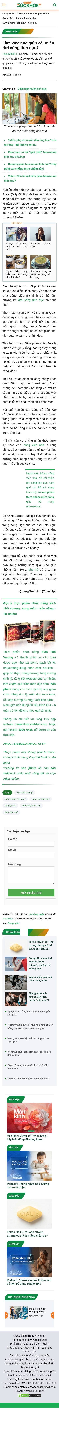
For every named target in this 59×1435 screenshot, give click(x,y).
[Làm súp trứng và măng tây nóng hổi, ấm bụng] (40, 262)
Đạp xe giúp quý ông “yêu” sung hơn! (40, 979)
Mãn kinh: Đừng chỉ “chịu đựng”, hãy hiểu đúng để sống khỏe (27, 1137)
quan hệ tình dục (40, 799)
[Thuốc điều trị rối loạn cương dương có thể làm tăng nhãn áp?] (16, 947)
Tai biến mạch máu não (23, 18)
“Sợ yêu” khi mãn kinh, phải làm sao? (28, 1078)
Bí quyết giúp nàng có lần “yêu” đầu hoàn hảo (27, 1067)
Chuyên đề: (8, 13)
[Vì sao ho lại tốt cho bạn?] (40, 234)
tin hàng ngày (36, 914)
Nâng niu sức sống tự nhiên (33, 13)
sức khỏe (7, 918)
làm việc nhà (11, 812)
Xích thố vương (25, 792)
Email (12, 849)
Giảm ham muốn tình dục (32, 88)
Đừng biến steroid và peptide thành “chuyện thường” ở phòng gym (40, 963)
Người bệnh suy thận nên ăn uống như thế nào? (16, 274)
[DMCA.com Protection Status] (29, 1395)
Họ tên (12, 838)
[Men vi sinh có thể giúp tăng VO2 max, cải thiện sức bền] (19, 1312)
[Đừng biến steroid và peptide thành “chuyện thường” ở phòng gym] (16, 964)
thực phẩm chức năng (40, 497)
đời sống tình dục (31, 300)
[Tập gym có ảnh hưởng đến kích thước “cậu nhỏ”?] (16, 999)
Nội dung (14, 864)
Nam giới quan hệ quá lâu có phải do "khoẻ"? (28, 1040)
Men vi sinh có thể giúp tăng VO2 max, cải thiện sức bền (37, 1310)
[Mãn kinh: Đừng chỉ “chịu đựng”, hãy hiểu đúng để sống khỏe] (29, 1117)
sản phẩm (48, 492)
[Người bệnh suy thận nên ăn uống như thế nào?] (16, 262)
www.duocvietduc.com (31, 724)
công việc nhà (34, 445)
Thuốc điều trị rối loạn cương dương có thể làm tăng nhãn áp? (41, 945)
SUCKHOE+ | (10, 54)
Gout (5, 18)
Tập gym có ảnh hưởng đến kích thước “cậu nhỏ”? (39, 996)
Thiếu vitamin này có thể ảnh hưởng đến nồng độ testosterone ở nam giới (30, 1026)
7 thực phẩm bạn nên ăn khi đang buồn (16, 246)
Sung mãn (29, 608)
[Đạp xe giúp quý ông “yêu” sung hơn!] (16, 982)
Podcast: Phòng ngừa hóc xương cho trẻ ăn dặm (28, 1185)
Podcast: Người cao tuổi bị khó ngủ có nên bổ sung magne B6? (29, 1282)
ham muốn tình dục (15, 799)
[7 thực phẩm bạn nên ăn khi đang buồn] (16, 234)
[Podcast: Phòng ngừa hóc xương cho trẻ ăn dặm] (29, 1165)
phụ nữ (34, 569)
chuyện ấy (10, 805)
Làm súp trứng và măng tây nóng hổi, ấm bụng (40, 274)
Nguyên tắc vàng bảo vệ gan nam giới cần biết (28, 1013)
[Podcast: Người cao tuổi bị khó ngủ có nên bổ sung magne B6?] (29, 1261)
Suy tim (32, 22)
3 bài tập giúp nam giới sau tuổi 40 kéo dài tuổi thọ (29, 1053)
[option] (29, 1312)
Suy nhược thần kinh (14, 22)
